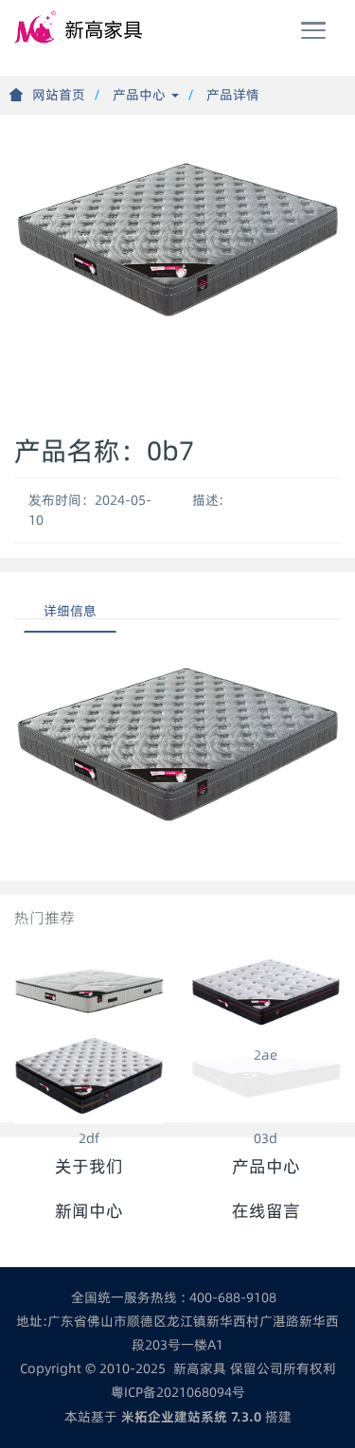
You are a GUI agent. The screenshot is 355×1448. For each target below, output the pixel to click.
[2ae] (266, 991)
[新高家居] (80, 28)
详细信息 (70, 610)
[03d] (266, 1074)
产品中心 (141, 94)
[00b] (89, 991)
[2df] (89, 1074)
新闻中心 (89, 1211)
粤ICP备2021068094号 (178, 1392)
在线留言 (266, 1211)
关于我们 (89, 1166)
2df (89, 1138)
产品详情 (232, 94)
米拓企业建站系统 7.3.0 (191, 1416)
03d (265, 1138)
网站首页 (58, 94)
